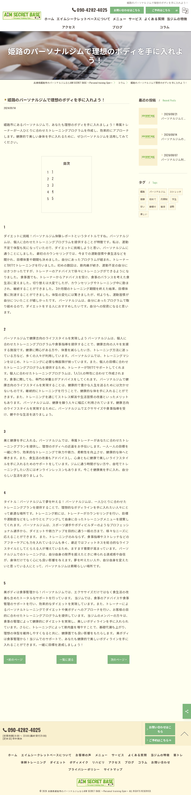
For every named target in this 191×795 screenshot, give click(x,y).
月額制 (164, 199)
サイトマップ (113, 769)
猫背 (163, 206)
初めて (152, 199)
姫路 (142, 191)
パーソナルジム (157, 191)
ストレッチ (175, 191)
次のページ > (118, 659)
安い (142, 206)
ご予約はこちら (161, 10)
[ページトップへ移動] (184, 733)
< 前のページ (15, 659)
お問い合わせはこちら (127, 10)
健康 (142, 199)
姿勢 (172, 206)
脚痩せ (152, 206)
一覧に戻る (67, 659)
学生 (174, 199)
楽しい (143, 214)
